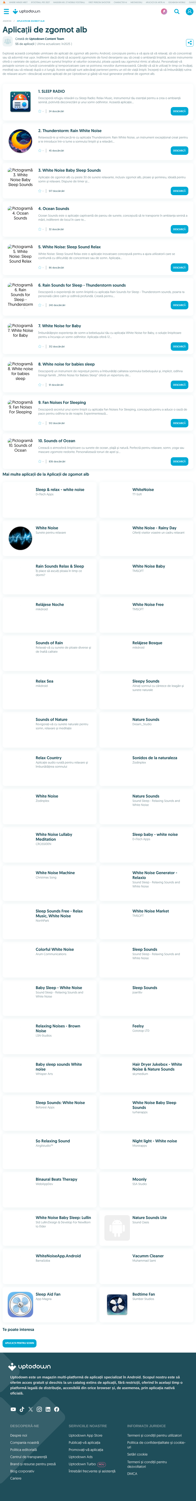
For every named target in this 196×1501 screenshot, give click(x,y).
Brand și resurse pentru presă (33, 1464)
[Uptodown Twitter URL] (31, 1409)
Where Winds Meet (18, 2)
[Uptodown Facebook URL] (57, 1409)
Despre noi (18, 1435)
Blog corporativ (22, 1471)
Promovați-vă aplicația (86, 1449)
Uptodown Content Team (46, 39)
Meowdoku (136, 2)
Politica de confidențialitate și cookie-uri (156, 1444)
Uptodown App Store (85, 1435)
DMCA (132, 1473)
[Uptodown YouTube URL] (13, 1409)
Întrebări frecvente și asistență (92, 1471)
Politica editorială (23, 1449)
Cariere (15, 1478)
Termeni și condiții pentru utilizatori (154, 1435)
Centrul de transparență (28, 1457)
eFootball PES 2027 (40, 2)
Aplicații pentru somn (19, 1343)
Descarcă (179, 111)
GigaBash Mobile (177, 2)
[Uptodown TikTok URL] (22, 1409)
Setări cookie (137, 1454)
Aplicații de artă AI (155, 2)
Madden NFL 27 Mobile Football (69, 2)
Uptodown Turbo (86, 1464)
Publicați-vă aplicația (84, 1442)
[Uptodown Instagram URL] (39, 1409)
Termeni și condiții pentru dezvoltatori (147, 1464)
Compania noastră (24, 1442)
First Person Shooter (99, 2)
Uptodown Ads (81, 1457)
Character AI (120, 2)
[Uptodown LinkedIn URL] (48, 1409)
